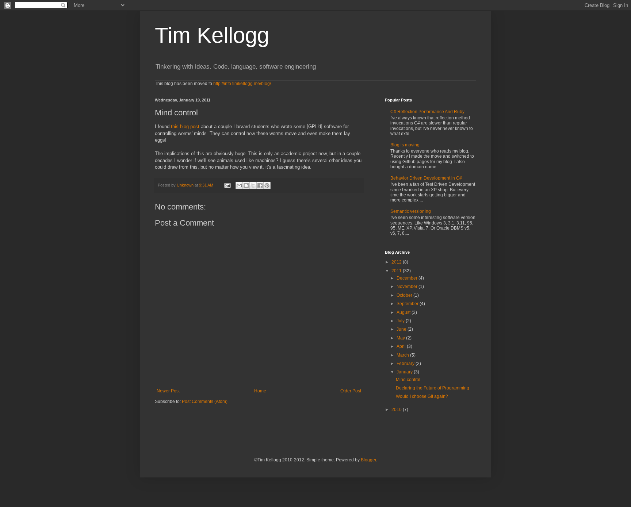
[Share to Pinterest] (267, 185)
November (407, 286)
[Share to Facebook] (260, 185)
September (408, 303)
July (401, 320)
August (404, 312)
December (407, 278)
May (401, 338)
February (406, 363)
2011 (397, 270)
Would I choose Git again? (422, 396)
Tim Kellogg (212, 35)
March (403, 355)
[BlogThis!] (246, 185)
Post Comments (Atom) (204, 401)
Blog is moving (405, 144)
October (405, 295)
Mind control (408, 379)
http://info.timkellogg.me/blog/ (242, 83)
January (405, 372)
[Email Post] (227, 185)
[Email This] (239, 185)
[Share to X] (253, 185)
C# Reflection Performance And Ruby (427, 111)
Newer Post (168, 390)
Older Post (350, 390)
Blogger (368, 459)
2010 (397, 409)
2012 (397, 262)
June (402, 329)
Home (260, 390)
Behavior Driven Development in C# (426, 178)
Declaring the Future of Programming (432, 388)
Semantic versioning (410, 211)
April (402, 346)
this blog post (185, 126)
